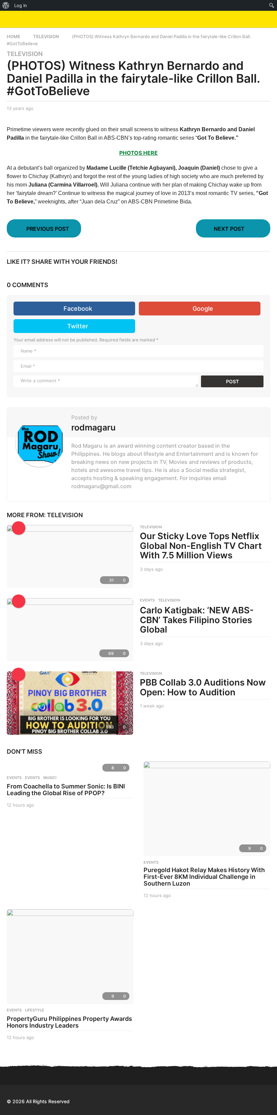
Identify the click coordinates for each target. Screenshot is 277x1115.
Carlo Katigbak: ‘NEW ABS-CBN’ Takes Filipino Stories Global (197, 620)
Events (14, 778)
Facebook (78, 308)
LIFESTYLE (34, 1010)
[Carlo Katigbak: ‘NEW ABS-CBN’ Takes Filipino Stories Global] (70, 629)
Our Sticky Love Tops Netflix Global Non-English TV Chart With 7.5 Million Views (201, 545)
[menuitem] (6, 5)
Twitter (77, 326)
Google (203, 308)
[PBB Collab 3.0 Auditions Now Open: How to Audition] (70, 702)
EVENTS (147, 600)
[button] (254, 19)
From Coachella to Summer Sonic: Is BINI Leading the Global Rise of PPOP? (66, 790)
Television (25, 54)
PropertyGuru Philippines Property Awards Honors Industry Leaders (69, 1022)
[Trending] (18, 528)
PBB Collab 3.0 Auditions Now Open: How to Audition (203, 687)
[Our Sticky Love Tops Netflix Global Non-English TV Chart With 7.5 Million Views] (70, 556)
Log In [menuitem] (20, 5)
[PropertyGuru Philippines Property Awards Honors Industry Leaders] (70, 956)
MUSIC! (49, 778)
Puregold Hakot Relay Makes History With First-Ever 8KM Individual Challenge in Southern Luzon (204, 876)
